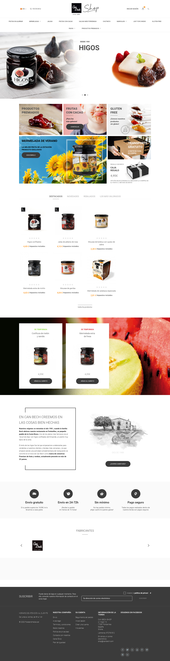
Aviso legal (57, 621)
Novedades (73, 196)
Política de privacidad (61, 632)
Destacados (55, 196)
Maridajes (121, 21)
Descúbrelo (31, 155)
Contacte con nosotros (61, 635)
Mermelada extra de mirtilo (34, 288)
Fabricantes (85, 530)
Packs (71, 28)
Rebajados (89, 196)
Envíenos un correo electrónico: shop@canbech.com (105, 638)
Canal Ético (57, 639)
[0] (143, 9)
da (149, 593)
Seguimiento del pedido (84, 617)
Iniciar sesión (80, 621)
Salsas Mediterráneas (88, 21)
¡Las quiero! (85, 86)
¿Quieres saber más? (118, 464)
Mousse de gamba (67, 288)
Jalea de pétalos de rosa (68, 242)
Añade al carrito (40, 381)
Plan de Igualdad (59, 642)
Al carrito (28, 224)
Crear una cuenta (82, 624)
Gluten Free (156, 21)
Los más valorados (110, 196)
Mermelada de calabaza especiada (101, 291)
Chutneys (106, 21)
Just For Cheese (139, 21)
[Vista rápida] (36, 224)
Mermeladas (34, 21)
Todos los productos (85, 307)
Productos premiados (90, 28)
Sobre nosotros (58, 628)
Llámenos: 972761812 (106, 633)
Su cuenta (80, 612)
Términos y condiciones (62, 624)
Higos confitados (34, 242)
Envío (55, 617)
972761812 (36, 9)
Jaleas (50, 21)
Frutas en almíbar (16, 21)
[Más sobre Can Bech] (37, 545)
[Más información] (41, 224)
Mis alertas (80, 628)
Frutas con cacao (66, 21)
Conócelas (75, 127)
